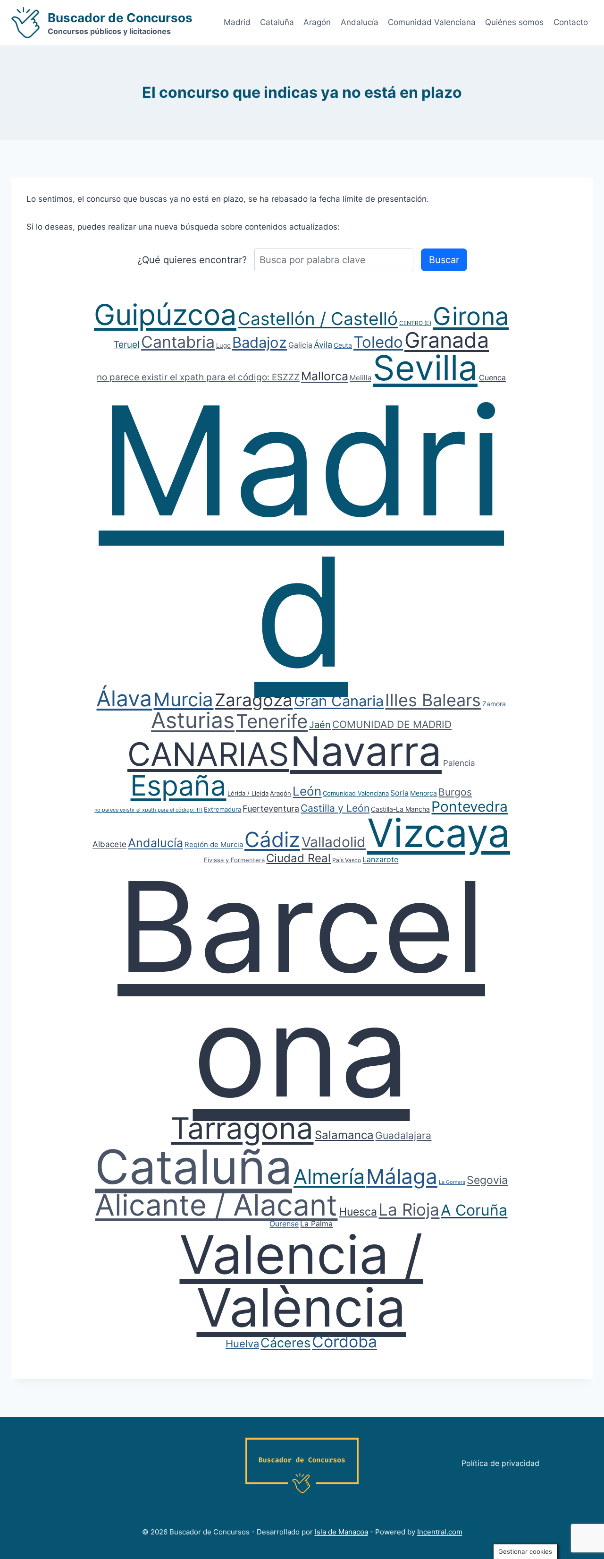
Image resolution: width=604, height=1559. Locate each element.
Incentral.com (439, 1531)
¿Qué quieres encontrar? (192, 260)
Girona (471, 316)
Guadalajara (403, 1135)
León (307, 791)
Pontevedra (469, 806)
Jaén (320, 724)
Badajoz (259, 342)
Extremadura (222, 809)
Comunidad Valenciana (432, 22)
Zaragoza (254, 700)
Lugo (223, 345)
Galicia (300, 345)
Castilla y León (335, 808)
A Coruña (474, 1210)
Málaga (401, 1176)
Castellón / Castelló (318, 318)
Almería (329, 1176)
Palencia (459, 763)
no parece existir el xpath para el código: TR (148, 809)
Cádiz (272, 839)
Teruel (127, 344)
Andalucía (359, 22)
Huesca (358, 1211)
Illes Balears (433, 700)
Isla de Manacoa (341, 1531)
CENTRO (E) (415, 322)
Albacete (109, 844)
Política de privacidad (500, 1463)
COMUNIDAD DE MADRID (392, 724)
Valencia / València (301, 1280)
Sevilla (425, 368)
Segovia (487, 1180)
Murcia (183, 699)
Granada (446, 340)
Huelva (242, 1343)
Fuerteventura (271, 809)
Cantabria (178, 341)
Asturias (193, 720)
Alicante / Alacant (216, 1205)
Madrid (237, 22)
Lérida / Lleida (247, 793)
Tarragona (242, 1128)
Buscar (444, 260)
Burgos (455, 792)
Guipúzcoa (165, 314)
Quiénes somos (514, 22)
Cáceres (285, 1343)
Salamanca (344, 1135)
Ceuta (343, 345)
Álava (124, 698)
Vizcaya (438, 833)
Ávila (323, 345)
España (178, 785)
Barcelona (301, 989)
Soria (399, 792)
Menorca (423, 793)
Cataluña (277, 22)
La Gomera (452, 1182)
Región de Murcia (214, 844)
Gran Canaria (339, 701)
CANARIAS (208, 754)
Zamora (494, 704)
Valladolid (334, 841)
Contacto (571, 22)
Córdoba (344, 1341)
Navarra (366, 751)
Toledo (378, 342)
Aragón (317, 22)
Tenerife (272, 721)
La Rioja (408, 1209)
